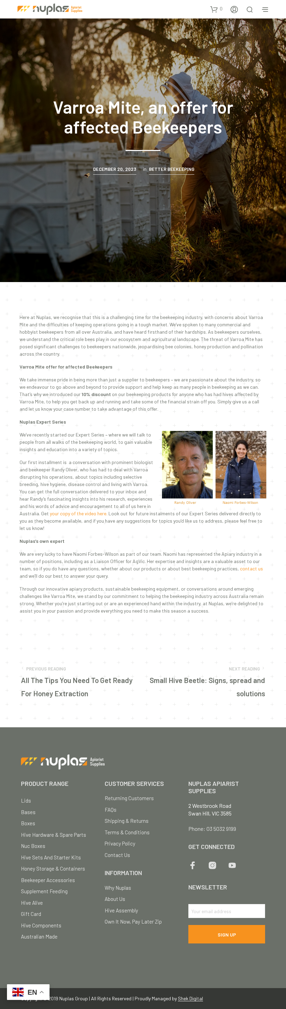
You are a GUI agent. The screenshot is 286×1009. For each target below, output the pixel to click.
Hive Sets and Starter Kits (51, 857)
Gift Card (31, 914)
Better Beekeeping (171, 169)
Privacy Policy (120, 843)
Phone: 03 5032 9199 (212, 828)
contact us (251, 568)
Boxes (28, 823)
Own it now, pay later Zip (133, 921)
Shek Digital (190, 998)
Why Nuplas (118, 888)
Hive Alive (32, 903)
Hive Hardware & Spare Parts (53, 835)
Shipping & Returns (127, 821)
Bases (28, 812)
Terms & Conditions (127, 832)
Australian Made (39, 936)
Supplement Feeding (44, 891)
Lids (26, 800)
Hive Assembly (121, 910)
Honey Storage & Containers (53, 868)
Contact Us (117, 855)
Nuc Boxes (33, 846)
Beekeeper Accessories (48, 880)
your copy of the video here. (78, 513)
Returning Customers (129, 798)
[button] (216, 9)
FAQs (110, 809)
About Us (115, 899)
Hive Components (41, 925)
